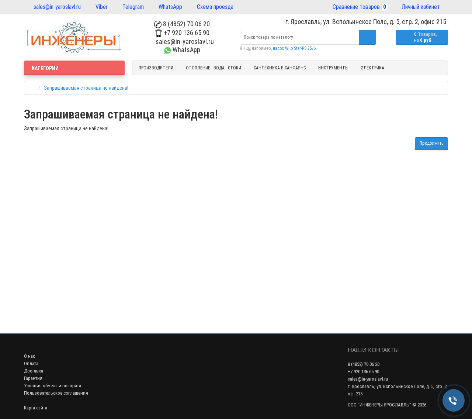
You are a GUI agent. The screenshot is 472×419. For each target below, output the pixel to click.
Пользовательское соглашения (56, 393)
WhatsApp (169, 6)
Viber (101, 6)
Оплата (31, 363)
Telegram (132, 6)
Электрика (372, 68)
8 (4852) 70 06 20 (186, 24)
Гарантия (33, 378)
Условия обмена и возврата (52, 385)
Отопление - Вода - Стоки (213, 68)
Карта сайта (35, 408)
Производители (156, 68)
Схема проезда (214, 6)
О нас (29, 356)
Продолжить (431, 143)
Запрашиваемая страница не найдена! (86, 88)
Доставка (33, 371)
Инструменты (333, 68)
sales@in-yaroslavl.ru (56, 6)
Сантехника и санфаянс (280, 68)
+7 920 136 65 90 (185, 33)
